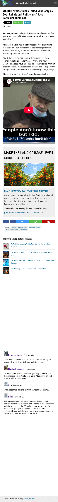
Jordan (14, 227)
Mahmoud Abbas (22, 227)
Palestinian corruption (12, 229)
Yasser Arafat (23, 229)
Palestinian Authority (34, 227)
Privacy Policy (28, 498)
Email (28, 22)
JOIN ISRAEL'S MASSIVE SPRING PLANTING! (23, 212)
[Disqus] (29, 383)
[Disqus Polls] (29, 314)
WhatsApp (18, 22)
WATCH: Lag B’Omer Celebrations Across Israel (28, 268)
